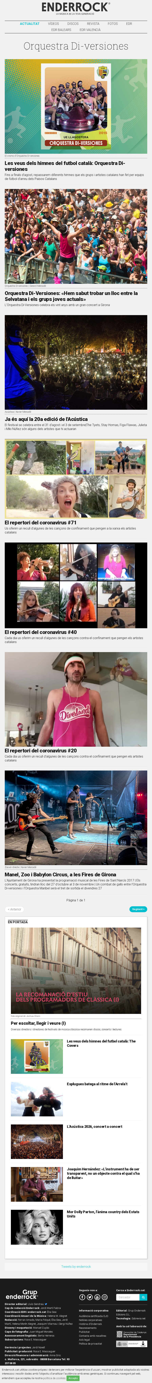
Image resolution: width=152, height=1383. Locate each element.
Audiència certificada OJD (93, 1316)
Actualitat (30, 24)
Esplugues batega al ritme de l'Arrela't (97, 1084)
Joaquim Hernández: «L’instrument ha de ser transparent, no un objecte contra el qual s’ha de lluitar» (103, 1173)
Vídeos (53, 24)
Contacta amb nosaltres (92, 1335)
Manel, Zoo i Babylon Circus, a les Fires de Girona (60, 875)
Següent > (138, 909)
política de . (54, 1378)
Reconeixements (88, 1327)
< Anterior (14, 909)
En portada (18, 922)
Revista (93, 24)
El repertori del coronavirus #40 (41, 632)
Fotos (113, 24)
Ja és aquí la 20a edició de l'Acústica (46, 419)
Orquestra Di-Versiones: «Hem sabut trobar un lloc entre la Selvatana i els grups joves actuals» (71, 296)
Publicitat (84, 1331)
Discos (73, 24)
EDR (129, 24)
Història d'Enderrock (90, 1324)
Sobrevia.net (138, 1318)
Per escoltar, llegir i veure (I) (38, 1023)
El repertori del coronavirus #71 (41, 523)
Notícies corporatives (90, 1320)
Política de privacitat (90, 1343)
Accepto (73, 1378)
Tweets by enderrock (76, 1267)
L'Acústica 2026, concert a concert (94, 1126)
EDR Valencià (90, 30)
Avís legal (84, 1339)
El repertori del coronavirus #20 (41, 751)
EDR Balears (61, 30)
